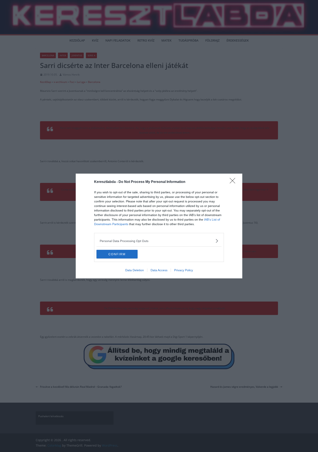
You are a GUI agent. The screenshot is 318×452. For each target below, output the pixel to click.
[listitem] (159, 241)
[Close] (234, 182)
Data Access (159, 270)
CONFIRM (117, 254)
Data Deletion (134, 270)
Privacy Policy (183, 270)
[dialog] (159, 226)
